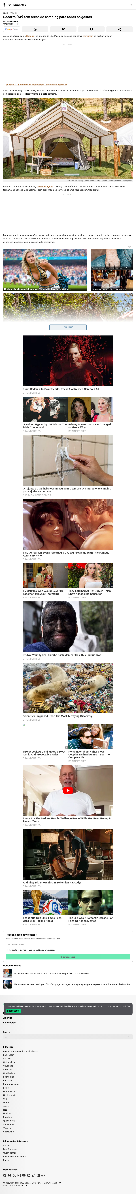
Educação (8, 1080)
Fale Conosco (10, 1149)
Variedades (8, 1124)
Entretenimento (11, 1084)
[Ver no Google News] (11, 29)
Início (5, 13)
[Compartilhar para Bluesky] (63, 29)
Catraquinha (9, 1062)
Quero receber (68, 957)
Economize (8, 1076)
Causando (8, 1065)
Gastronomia (9, 1095)
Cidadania (8, 1069)
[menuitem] (68, 1019)
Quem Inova (9, 1120)
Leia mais (68, 327)
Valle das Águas (45, 186)
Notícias (7, 1113)
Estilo (6, 1087)
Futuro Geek (9, 1091)
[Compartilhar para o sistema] (119, 29)
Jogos (6, 1106)
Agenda (7, 1017)
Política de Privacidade (63, 1006)
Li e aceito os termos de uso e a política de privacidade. (31, 950)
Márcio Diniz (12, 21)
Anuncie (7, 1145)
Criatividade (9, 1073)
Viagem (13, 13)
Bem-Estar (8, 1055)
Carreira (7, 1058)
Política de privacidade (14, 1156)
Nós (5, 1109)
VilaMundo (8, 1131)
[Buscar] (129, 1036)
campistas (88, 36)
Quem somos (9, 1152)
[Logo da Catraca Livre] (14, 4)
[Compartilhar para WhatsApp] (35, 29)
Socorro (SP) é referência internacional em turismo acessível (36, 84)
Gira (5, 1098)
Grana (6, 1102)
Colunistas (9, 1022)
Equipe (6, 1160)
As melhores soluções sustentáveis (20, 1051)
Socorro (30, 36)
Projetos (7, 1117)
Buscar (6, 1032)
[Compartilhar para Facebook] (91, 29)
